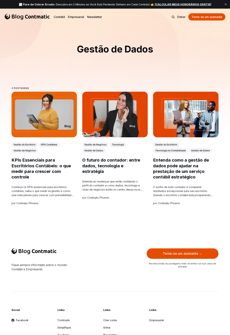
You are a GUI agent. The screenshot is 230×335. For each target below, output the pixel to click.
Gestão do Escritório (25, 144)
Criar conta (110, 320)
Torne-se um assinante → (182, 253)
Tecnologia (118, 144)
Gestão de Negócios (25, 150)
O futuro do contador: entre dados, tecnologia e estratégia (111, 165)
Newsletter (94, 17)
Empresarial (76, 17)
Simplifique (64, 327)
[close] (226, 4)
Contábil (59, 17)
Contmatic (64, 320)
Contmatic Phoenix (27, 203)
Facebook (22, 320)
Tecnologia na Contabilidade (170, 150)
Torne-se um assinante (206, 17)
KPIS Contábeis (49, 144)
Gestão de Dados (93, 150)
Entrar (181, 17)
